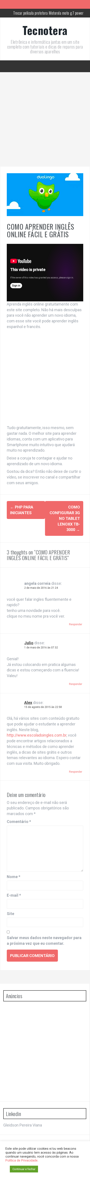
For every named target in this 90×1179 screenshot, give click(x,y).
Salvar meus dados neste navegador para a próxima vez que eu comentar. (44, 940)
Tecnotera (45, 30)
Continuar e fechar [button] (23, 1169)
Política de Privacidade (21, 1160)
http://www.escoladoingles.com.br (36, 735)
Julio (28, 643)
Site (10, 913)
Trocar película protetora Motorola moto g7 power (48, 13)
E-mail (14, 895)
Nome (13, 876)
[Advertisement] (45, 119)
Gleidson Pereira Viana (22, 1125)
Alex (28, 702)
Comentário (19, 821)
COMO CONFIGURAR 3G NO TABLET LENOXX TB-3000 (65, 518)
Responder (75, 624)
